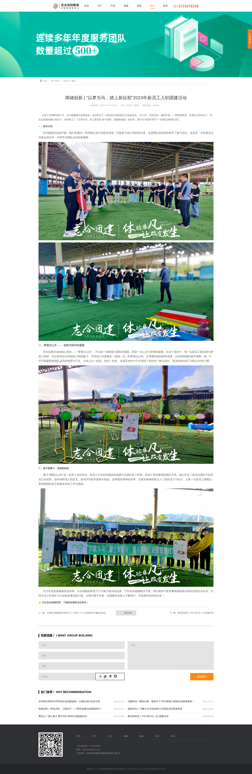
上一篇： (42, 613)
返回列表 (128, 613)
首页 (86, 6)
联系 (165, 6)
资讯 (152, 6)
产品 (113, 6)
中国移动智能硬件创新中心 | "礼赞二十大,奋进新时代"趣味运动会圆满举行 (80, 613)
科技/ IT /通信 (69, 81)
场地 (139, 6)
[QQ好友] (194, 747)
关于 (99, 6)
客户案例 (55, 81)
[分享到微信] (208, 747)
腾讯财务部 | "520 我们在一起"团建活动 (196, 613)
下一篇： (173, 613)
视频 (126, 6)
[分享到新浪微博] (202, 747)
